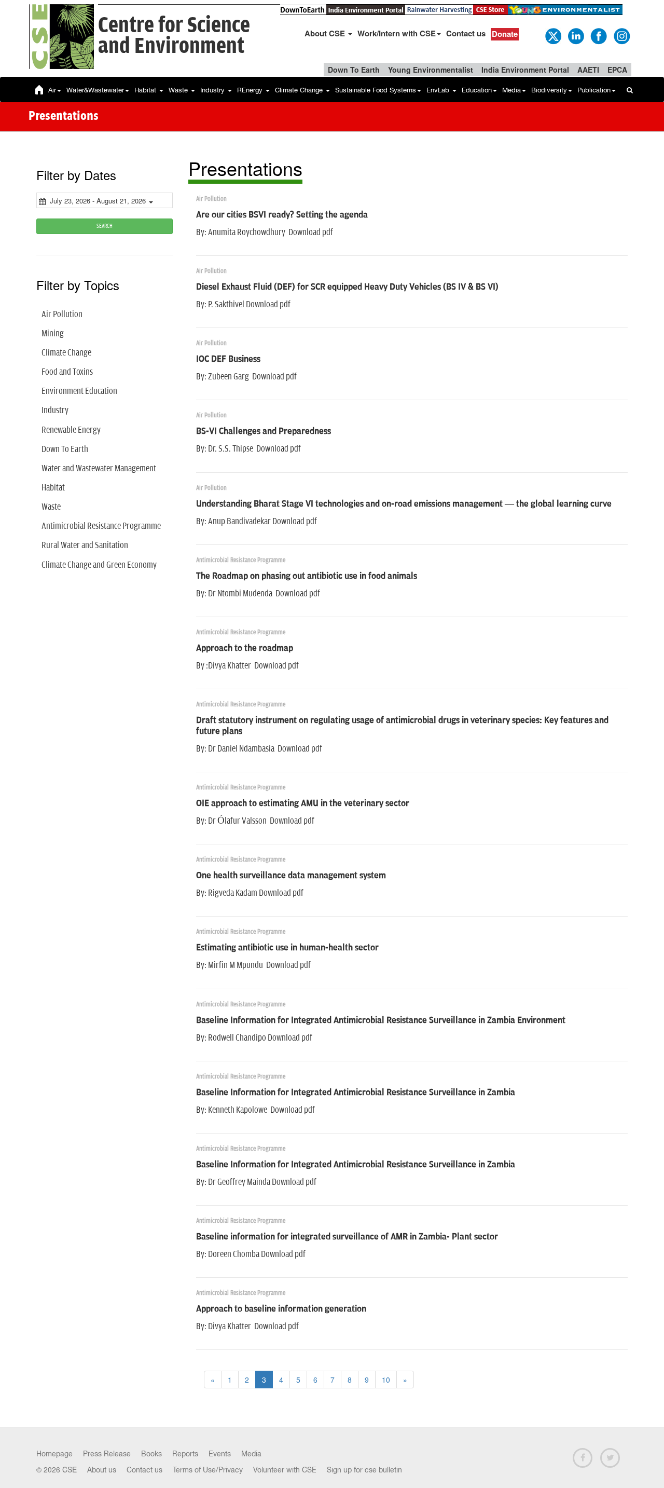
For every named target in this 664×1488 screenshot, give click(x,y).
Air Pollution (62, 314)
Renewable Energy (71, 430)
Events (220, 1454)
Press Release (107, 1454)
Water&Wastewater (95, 90)
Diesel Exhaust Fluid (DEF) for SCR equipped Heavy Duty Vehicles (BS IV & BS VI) (347, 287)
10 (386, 1379)
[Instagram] (621, 35)
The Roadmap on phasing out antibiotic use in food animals (306, 576)
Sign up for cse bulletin (364, 1470)
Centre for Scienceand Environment (174, 36)
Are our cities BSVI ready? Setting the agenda (282, 215)
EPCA (617, 69)
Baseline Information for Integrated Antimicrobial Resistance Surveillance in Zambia (355, 1092)
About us (101, 1470)
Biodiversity (549, 90)
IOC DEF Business (228, 359)
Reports (185, 1454)
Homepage (54, 1454)
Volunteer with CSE (284, 1470)
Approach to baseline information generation (281, 1309)
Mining (53, 334)
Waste (179, 90)
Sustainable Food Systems (375, 90)
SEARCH (104, 226)
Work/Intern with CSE (396, 33)
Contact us (466, 33)
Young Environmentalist (430, 69)
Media (511, 90)
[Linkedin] (575, 35)
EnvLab (438, 90)
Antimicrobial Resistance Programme (101, 526)
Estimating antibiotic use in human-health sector (287, 948)
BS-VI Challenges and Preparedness (263, 431)
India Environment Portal (525, 69)
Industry (213, 90)
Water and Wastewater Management (99, 468)
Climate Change (300, 90)
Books (151, 1454)
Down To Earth (354, 69)
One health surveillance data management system (291, 875)
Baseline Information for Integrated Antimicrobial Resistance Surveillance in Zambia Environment (380, 1020)
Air (52, 90)
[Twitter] (552, 35)
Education (477, 90)
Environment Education (79, 391)
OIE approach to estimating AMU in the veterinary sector (302, 803)
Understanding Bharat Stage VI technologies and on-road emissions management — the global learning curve (404, 504)
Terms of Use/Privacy (208, 1470)
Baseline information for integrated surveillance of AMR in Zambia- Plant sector (347, 1237)
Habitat (146, 90)
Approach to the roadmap (244, 648)
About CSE (326, 33)
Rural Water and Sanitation (85, 545)
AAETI (588, 69)
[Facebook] (598, 35)
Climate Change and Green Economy (99, 565)
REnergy (251, 90)
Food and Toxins (67, 372)
